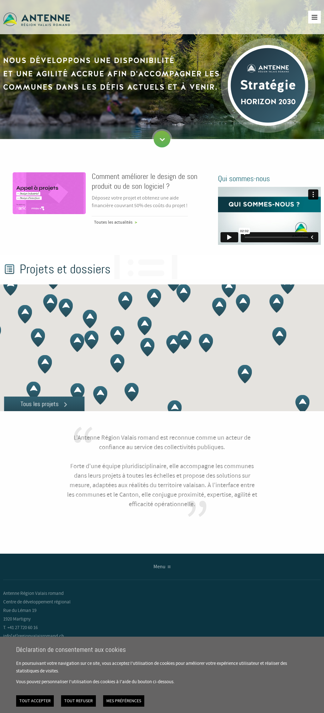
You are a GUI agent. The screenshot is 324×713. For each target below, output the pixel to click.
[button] (287, 284)
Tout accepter (35, 701)
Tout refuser (78, 701)
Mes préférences (123, 701)
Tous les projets (40, 404)
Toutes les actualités (113, 222)
